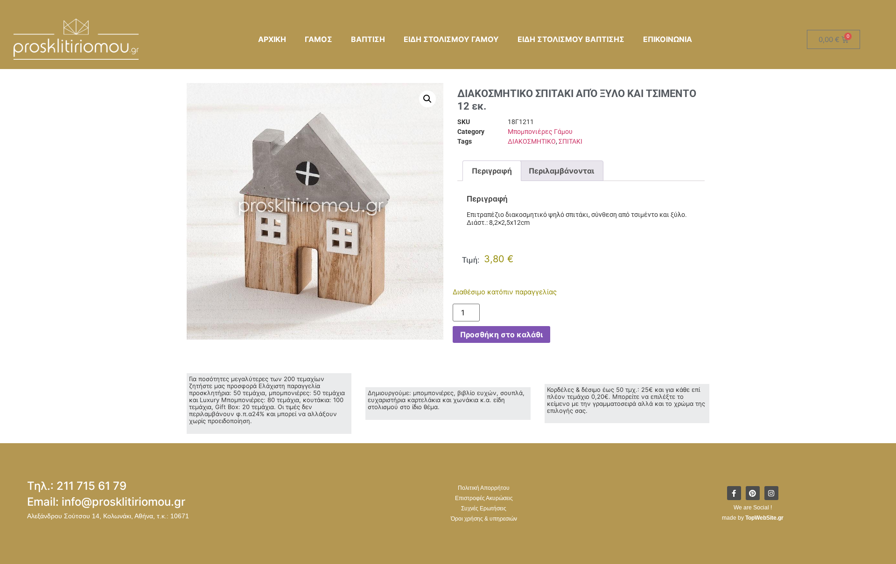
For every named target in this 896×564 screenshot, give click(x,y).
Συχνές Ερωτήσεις (483, 508)
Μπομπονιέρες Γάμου (540, 131)
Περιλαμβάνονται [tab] (561, 170)
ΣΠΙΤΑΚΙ (570, 141)
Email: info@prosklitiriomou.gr (106, 501)
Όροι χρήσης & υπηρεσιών (484, 518)
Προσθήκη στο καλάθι (501, 334)
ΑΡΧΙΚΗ (272, 39)
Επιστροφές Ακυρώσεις (484, 498)
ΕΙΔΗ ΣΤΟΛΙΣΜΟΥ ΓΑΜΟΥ (451, 39)
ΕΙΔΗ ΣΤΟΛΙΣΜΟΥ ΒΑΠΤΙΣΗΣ (571, 39)
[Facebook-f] (734, 493)
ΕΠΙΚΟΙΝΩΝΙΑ (667, 39)
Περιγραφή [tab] (492, 170)
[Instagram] (771, 493)
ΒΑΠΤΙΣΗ (368, 39)
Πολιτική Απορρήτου (484, 488)
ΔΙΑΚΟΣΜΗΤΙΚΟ (532, 141)
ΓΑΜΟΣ (318, 39)
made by (753, 518)
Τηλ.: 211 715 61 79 (76, 486)
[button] (427, 99)
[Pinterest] (753, 493)
